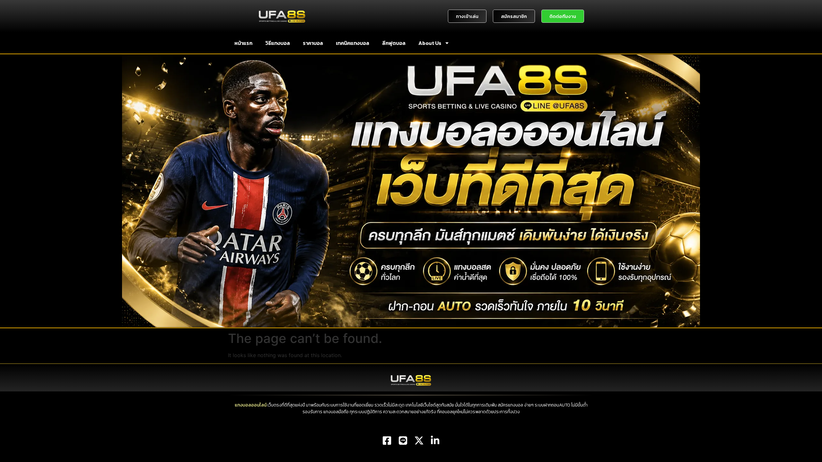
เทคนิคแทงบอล (352, 43)
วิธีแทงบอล (277, 43)
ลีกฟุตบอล (394, 43)
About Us (429, 43)
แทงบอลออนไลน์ (251, 405)
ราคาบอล (313, 43)
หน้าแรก (243, 43)
